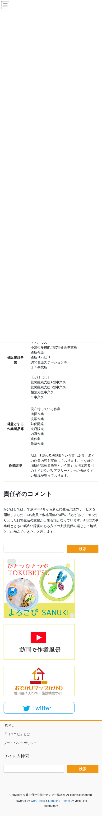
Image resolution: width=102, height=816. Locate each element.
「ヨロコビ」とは (17, 734)
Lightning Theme (59, 801)
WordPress (38, 801)
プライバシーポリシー (20, 743)
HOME (9, 725)
